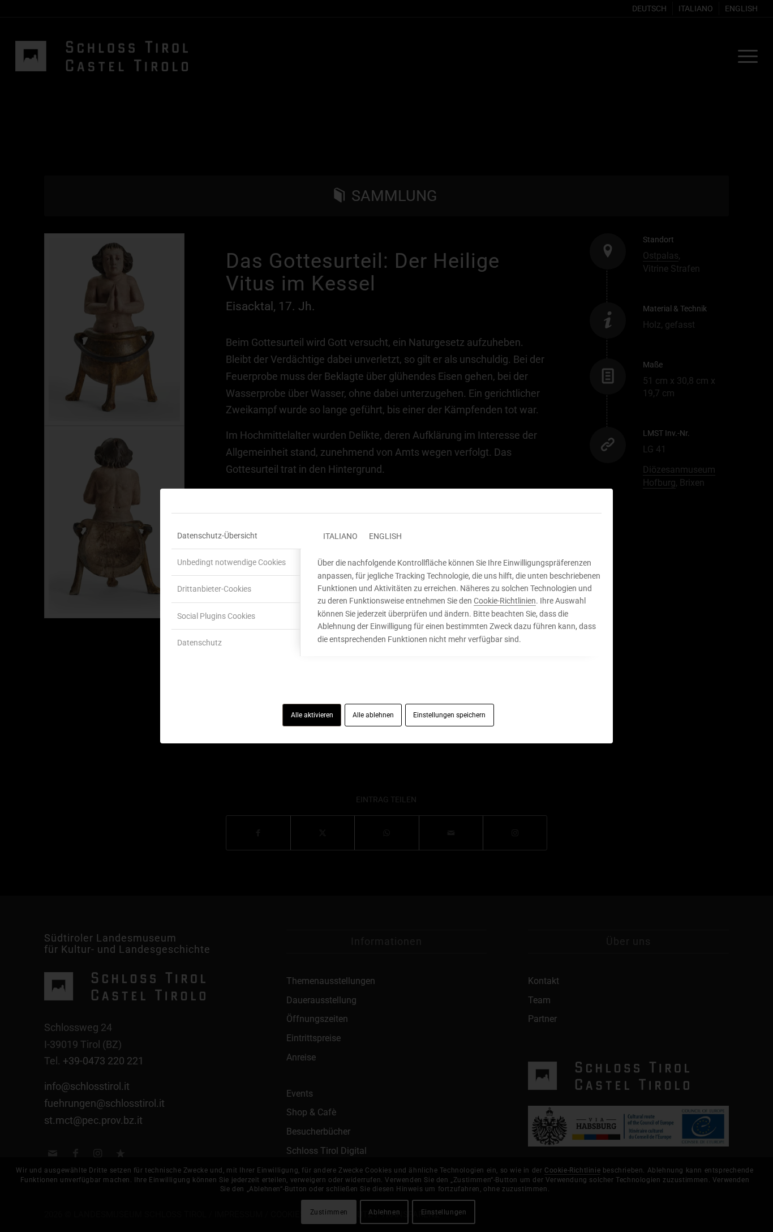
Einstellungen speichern (449, 715)
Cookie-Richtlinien (505, 600)
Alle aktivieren (312, 715)
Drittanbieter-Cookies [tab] (214, 588)
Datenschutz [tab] (199, 642)
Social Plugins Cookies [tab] (216, 616)
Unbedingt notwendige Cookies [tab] (231, 562)
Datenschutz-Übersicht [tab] (217, 535)
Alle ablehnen (373, 715)
